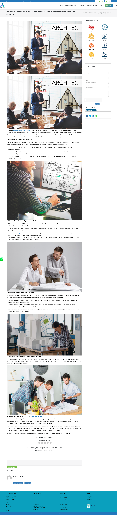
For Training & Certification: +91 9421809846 (29, 513)
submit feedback (12, 467)
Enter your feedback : (11, 456)
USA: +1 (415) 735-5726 (65, 513)
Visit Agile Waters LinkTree (93, 513)
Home (84, 12)
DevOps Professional (10, 501)
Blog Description (88, 90)
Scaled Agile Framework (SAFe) (21, 130)
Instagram (109, 1)
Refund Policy (89, 497)
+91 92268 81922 (63, 501)
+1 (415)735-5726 (63, 504)
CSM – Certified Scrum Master (11, 497)
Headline (87, 85)
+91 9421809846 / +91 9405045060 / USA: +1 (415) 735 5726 (17, 1)
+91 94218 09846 (63, 497)
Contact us (35, 509)
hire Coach (28, 483)
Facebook (96, 1)
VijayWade (8, 510)
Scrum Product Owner (10, 499)
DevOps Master (9, 502)
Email (87, 75)
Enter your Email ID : (11, 453)
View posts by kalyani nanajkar (18, 477)
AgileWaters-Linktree (64, 509)
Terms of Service (90, 499)
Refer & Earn (109, 5)
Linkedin (99, 1)
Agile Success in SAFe (36, 416)
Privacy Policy (89, 496)
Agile (19, 233)
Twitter (102, 1)
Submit (97, 104)
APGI (7, 509)
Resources (95, 5)
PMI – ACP (8, 504)
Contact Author (18, 483)
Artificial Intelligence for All (70, 5)
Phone (87, 80)
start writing (90, 110)
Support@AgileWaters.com (33, 1)
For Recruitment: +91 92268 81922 (50, 513)
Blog (87, 12)
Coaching (61, 5)
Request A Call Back (12, 513)
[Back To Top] (113, 512)
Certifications (81, 5)
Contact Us (101, 5)
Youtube (106, 1)
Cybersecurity (89, 5)
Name (87, 71)
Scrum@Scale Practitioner (11, 496)
